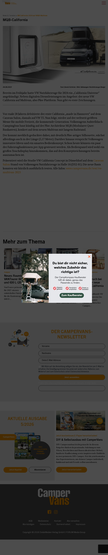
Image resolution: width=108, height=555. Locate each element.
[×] (54, 277)
